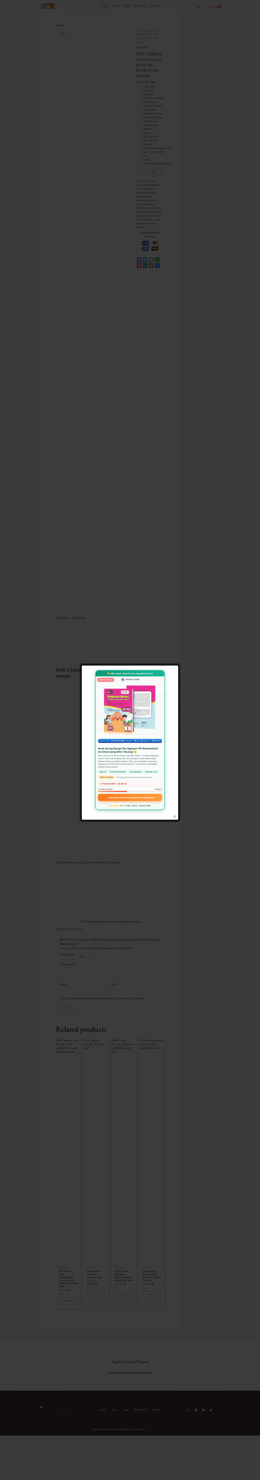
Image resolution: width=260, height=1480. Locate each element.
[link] (130, 740)
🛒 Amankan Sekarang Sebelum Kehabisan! (130, 797)
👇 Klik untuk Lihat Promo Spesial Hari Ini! (130, 673)
